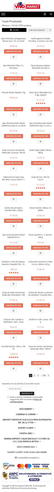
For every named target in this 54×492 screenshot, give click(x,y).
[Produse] (3, 15)
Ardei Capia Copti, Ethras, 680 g (40, 151)
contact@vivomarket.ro (28, 457)
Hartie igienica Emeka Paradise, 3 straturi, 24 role (40, 39)
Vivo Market (26, 409)
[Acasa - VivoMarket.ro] (27, 6)
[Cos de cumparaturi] (45, 14)
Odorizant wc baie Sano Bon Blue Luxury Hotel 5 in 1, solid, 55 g (13, 178)
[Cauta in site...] (51, 14)
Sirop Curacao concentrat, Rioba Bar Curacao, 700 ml (13, 151)
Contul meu (26, 433)
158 (43, 375)
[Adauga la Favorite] (13, 57)
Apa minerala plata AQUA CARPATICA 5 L (13, 235)
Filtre (15, 30)
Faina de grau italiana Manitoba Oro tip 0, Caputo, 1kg (40, 66)
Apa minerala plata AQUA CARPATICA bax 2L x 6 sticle (14, 124)
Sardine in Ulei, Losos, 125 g (40, 320)
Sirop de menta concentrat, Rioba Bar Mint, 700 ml (41, 347)
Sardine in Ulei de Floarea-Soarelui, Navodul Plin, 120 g (13, 262)
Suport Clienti (26, 427)
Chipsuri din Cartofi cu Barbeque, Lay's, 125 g (13, 320)
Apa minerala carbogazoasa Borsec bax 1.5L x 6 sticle (13, 39)
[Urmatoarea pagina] (48, 375)
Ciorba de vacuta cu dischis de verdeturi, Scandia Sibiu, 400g (40, 293)
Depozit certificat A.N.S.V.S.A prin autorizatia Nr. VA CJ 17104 (27, 421)
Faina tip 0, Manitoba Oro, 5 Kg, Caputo (40, 93)
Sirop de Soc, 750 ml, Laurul (40, 178)
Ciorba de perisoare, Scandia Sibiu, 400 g (14, 209)
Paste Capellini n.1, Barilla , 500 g (41, 235)
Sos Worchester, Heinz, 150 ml (13, 347)
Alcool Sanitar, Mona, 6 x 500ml (40, 209)
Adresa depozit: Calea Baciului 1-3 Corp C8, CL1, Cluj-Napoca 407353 (27, 440)
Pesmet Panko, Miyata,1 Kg (13, 92)
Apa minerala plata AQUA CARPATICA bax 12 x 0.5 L (40, 124)
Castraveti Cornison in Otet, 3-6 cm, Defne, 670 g (40, 262)
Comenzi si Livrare (26, 414)
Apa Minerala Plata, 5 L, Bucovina (13, 66)
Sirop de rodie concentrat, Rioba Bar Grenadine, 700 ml (13, 293)
